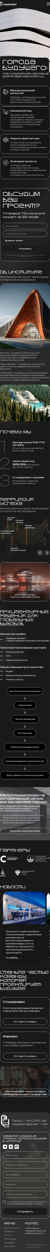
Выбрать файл (14, 240)
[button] (25, 831)
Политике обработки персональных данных (29, 1204)
